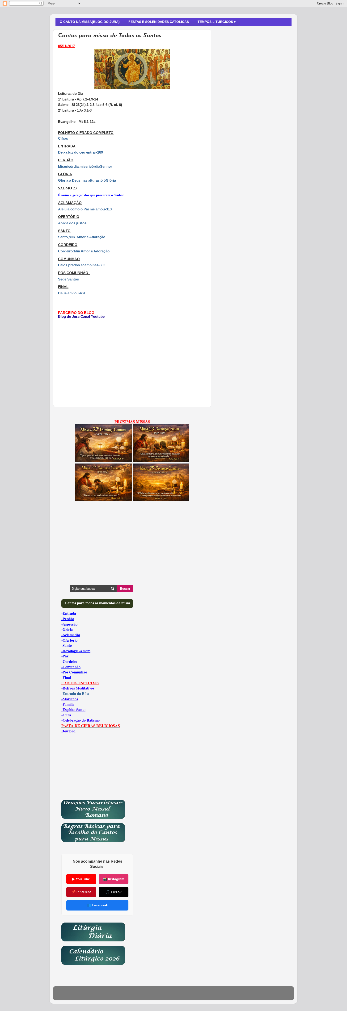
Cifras (63, 138)
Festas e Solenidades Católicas (158, 22)
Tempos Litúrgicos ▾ (217, 22)
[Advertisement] (97, 359)
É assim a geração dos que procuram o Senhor (91, 194)
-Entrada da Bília (75, 693)
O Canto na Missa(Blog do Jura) (90, 22)
